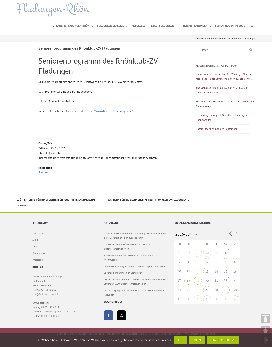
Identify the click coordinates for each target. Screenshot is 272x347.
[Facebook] (108, 315)
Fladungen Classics (110, 26)
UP (265, 330)
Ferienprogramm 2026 (230, 26)
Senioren (43, 172)
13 (207, 271)
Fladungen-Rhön (53, 8)
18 (188, 281)
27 (207, 290)
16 (235, 271)
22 (225, 280)
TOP (265, 318)
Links (35, 246)
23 (235, 281)
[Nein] (267, 340)
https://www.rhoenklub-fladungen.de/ (110, 111)
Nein (197, 340)
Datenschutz (38, 253)
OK (180, 340)
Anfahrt (36, 239)
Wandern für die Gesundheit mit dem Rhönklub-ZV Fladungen (149, 200)
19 (198, 281)
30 (207, 253)
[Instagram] (121, 315)
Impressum (37, 259)
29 (198, 253)
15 (225, 271)
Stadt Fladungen (162, 26)
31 (216, 253)
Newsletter (38, 233)
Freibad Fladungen (194, 26)
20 (207, 281)
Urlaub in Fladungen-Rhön (71, 26)
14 (216, 271)
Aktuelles (138, 26)
